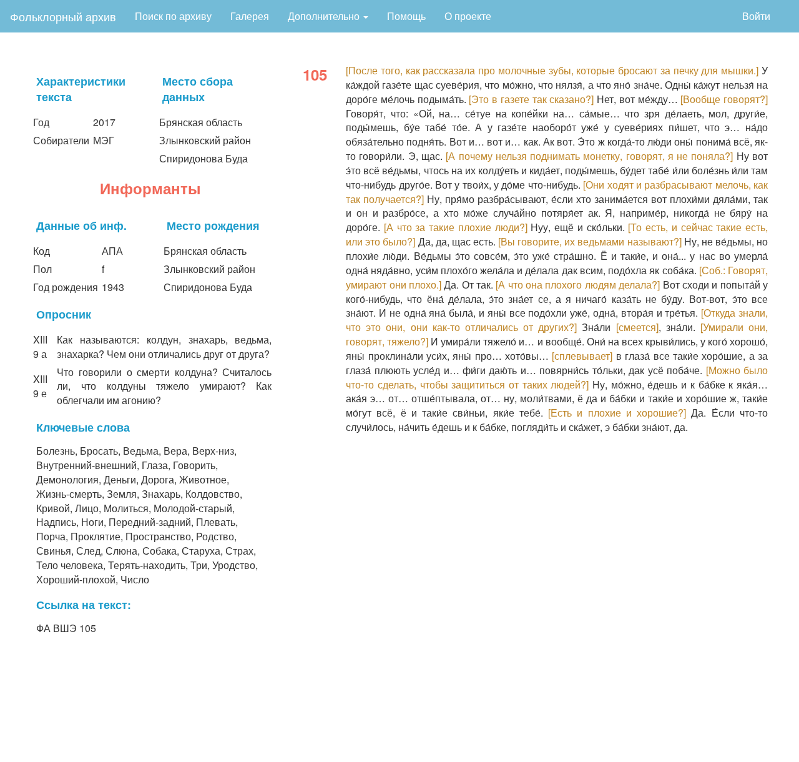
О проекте (467, 16)
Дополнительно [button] (325, 16)
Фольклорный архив (63, 16)
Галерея (249, 16)
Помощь (406, 16)
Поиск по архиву (173, 16)
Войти (756, 16)
